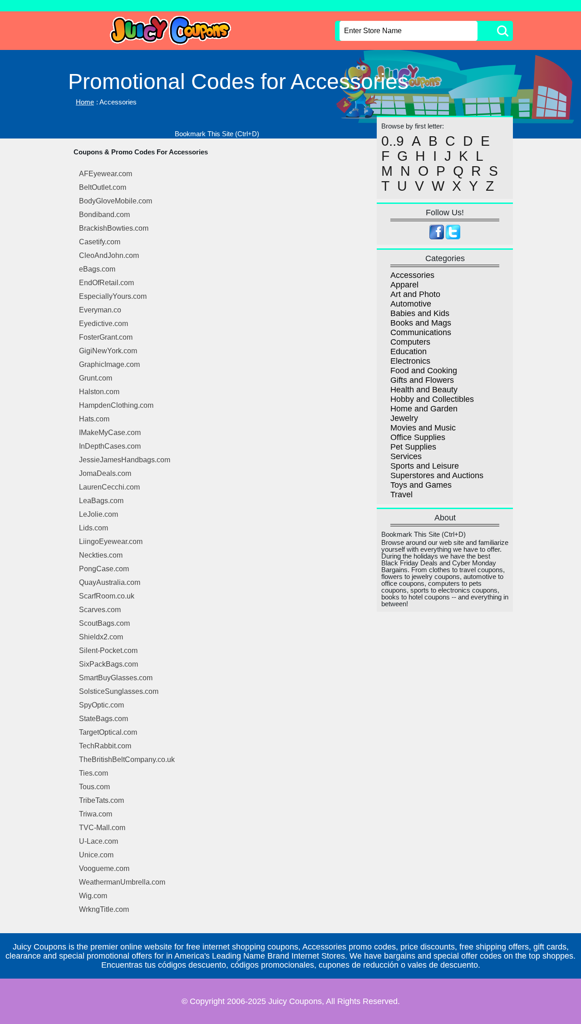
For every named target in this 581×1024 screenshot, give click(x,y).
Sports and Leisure (424, 465)
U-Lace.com (98, 841)
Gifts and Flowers (422, 380)
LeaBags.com (101, 501)
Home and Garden (424, 408)
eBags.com (97, 269)
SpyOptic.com (101, 705)
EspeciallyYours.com (113, 296)
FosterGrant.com (106, 337)
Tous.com (94, 787)
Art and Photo (415, 294)
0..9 (392, 141)
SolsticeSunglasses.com (118, 691)
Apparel (404, 284)
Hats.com (94, 419)
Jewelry (404, 418)
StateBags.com (103, 718)
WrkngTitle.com (104, 909)
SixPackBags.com (108, 664)
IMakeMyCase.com (110, 432)
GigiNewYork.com (108, 351)
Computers (410, 341)
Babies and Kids (419, 313)
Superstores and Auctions (436, 475)
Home (85, 102)
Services (406, 456)
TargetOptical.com (108, 732)
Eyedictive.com (103, 323)
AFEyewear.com (105, 174)
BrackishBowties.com (113, 228)
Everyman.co (100, 310)
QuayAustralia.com (109, 582)
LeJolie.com (98, 514)
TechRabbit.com (105, 746)
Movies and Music (423, 427)
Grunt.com (95, 378)
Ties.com (93, 773)
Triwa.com (95, 814)
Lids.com (93, 528)
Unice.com (96, 855)
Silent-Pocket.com (108, 650)
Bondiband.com (104, 214)
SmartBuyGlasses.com (116, 678)
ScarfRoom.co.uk (106, 596)
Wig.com (93, 896)
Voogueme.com (104, 868)
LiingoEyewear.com (111, 541)
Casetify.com (99, 242)
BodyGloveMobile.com (115, 201)
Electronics (410, 361)
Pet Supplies (413, 446)
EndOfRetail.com (106, 283)
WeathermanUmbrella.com (122, 882)
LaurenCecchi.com (109, 487)
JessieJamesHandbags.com (124, 460)
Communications (420, 332)
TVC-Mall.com (102, 827)
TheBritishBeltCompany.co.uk (127, 759)
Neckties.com (101, 555)
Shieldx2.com (101, 637)
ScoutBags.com (104, 623)
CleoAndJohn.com (109, 255)
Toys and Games (421, 485)
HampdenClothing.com (116, 405)
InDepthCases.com (110, 446)
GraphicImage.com (109, 364)
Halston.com (99, 392)
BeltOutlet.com (102, 187)
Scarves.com (100, 609)
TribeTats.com (101, 800)
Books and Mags (420, 322)
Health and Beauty (424, 389)
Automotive (410, 303)
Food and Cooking (423, 370)
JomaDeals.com (105, 473)
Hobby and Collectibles (432, 399)
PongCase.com (104, 569)
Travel (401, 494)
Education (408, 351)
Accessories (412, 275)
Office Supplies (417, 437)
